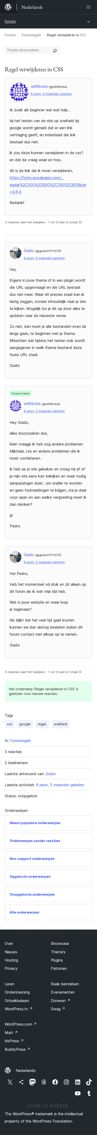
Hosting (11, 960)
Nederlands (26, 1070)
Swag (58, 1009)
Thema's (58, 952)
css (9, 724)
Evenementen (63, 992)
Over (9, 943)
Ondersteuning (17, 992)
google (25, 724)
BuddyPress (17, 1049)
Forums (10, 21)
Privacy (11, 968)
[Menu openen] (89, 7)
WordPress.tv (19, 1009)
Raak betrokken (65, 984)
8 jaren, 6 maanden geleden (51, 94)
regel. (42, 724)
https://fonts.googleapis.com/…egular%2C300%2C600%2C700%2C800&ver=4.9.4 (48, 184)
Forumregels (31, 35)
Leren (9, 984)
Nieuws (11, 952)
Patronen (59, 968)
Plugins (57, 960)
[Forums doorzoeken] (54, 50)
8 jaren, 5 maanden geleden (44, 411)
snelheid (60, 724)
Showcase (60, 943)
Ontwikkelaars (17, 1000)
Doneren (60, 1000)
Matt (11, 1032)
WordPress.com (21, 1024)
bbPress (14, 1041)
